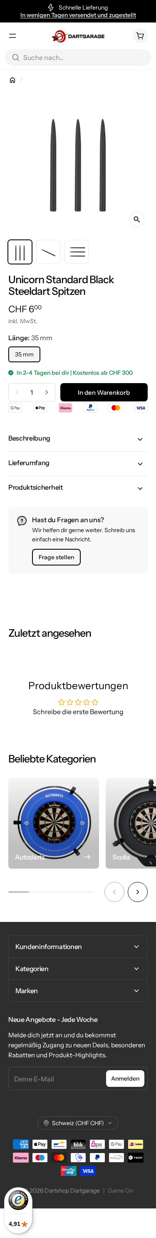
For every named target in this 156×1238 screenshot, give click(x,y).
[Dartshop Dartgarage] (78, 35)
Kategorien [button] (32, 968)
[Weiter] (138, 892)
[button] (78, 439)
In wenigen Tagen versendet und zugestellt (78, 15)
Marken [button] (26, 990)
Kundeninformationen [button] (48, 946)
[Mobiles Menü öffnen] (12, 36)
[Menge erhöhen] (46, 392)
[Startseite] (12, 80)
